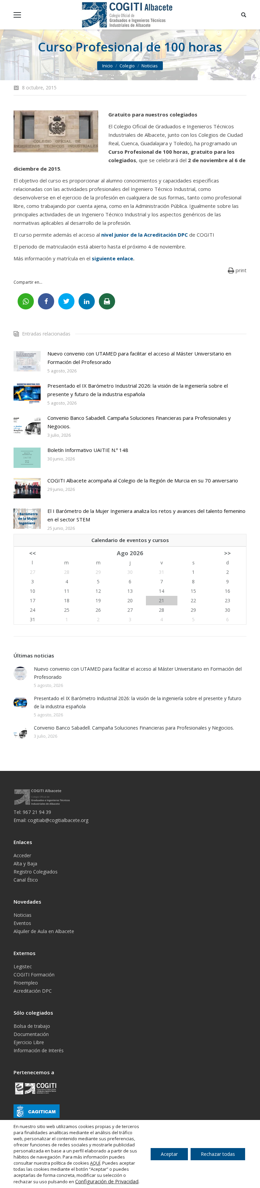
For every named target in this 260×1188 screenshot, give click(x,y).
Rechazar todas (218, 1154)
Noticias (150, 66)
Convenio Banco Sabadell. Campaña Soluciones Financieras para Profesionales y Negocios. (139, 422)
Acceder (22, 855)
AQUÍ (95, 1163)
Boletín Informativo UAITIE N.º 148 (87, 450)
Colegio (127, 66)
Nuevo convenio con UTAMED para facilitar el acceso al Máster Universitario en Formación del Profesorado (139, 357)
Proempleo (26, 982)
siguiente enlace (112, 258)
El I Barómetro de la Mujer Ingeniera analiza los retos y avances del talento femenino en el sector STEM (146, 515)
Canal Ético (26, 880)
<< (32, 553)
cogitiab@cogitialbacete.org (58, 820)
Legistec (23, 966)
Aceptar (169, 1154)
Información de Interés (39, 1050)
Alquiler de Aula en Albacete (44, 931)
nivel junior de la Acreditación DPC (144, 234)
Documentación (31, 1034)
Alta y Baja (25, 863)
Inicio (107, 66)
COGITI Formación (34, 974)
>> (227, 553)
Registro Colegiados (36, 871)
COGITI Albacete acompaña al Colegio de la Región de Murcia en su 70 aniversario (142, 480)
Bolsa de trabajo (32, 1026)
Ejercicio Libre (29, 1042)
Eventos (22, 923)
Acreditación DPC (33, 991)
